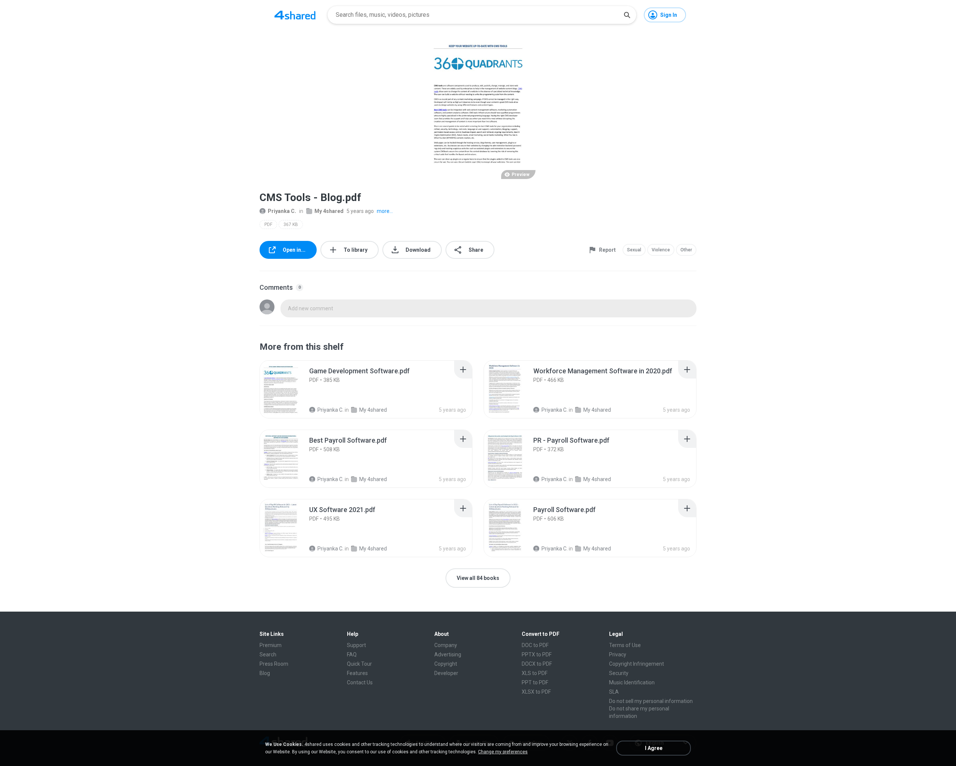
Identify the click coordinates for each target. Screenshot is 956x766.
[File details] (289, 389)
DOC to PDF (535, 645)
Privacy (617, 654)
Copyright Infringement (636, 664)
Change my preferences (503, 751)
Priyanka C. (282, 211)
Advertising (447, 654)
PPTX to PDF (537, 654)
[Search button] (627, 15)
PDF (268, 224)
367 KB (290, 224)
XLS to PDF (534, 673)
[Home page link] (295, 15)
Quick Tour (359, 664)
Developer (446, 673)
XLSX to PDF (536, 692)
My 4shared (329, 211)
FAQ (352, 654)
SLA (614, 692)
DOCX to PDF (537, 664)
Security (618, 673)
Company (445, 645)
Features (357, 673)
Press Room (274, 664)
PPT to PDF (535, 682)
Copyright (445, 664)
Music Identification (632, 682)
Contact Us (360, 682)
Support (356, 645)
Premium (271, 645)
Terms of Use (625, 645)
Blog (265, 673)
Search (268, 654)
